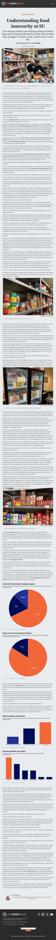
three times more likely (44, 206)
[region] (19, 929)
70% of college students (17, 685)
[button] (53, 4)
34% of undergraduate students (17, 141)
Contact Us (42, 936)
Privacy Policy (35, 936)
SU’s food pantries (30, 871)
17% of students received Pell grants (38, 168)
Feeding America (14, 119)
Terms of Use (23, 922)
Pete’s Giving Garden (12, 532)
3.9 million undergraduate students (28, 126)
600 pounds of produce (16, 559)
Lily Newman (35, 43)
